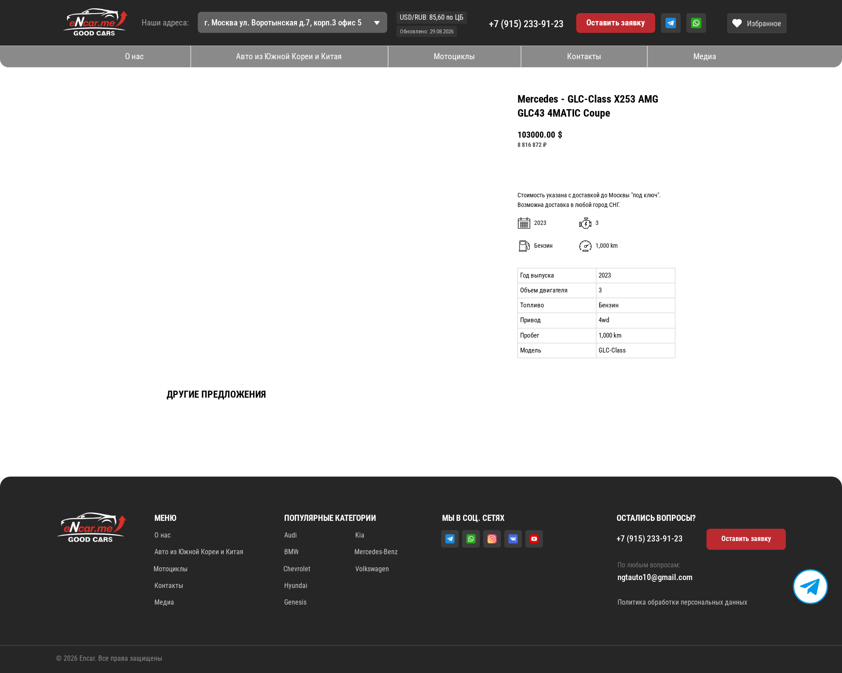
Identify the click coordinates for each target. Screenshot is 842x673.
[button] (616, 23)
